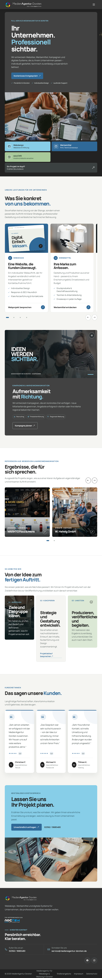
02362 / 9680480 (52, 827)
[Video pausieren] (92, 335)
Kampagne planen (23, 425)
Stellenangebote (64, 973)
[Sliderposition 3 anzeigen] (20, 317)
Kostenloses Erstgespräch (26, 76)
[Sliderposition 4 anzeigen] (26, 317)
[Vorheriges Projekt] (88, 480)
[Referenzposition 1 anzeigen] (47, 540)
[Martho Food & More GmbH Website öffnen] (45, 532)
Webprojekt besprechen (19, 307)
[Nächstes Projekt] (94, 480)
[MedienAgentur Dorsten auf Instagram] (94, 960)
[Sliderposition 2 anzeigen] (13, 317)
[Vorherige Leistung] (88, 317)
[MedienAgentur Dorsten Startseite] (23, 4)
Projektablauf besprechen (46, 655)
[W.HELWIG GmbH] (92, 532)
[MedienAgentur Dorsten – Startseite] (21, 898)
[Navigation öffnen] (94, 4)
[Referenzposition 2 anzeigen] (54, 540)
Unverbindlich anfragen (25, 827)
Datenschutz (91, 973)
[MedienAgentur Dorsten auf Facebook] (87, 960)
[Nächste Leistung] (94, 317)
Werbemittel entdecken (65, 307)
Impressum (78, 973)
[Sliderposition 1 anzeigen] (7, 317)
